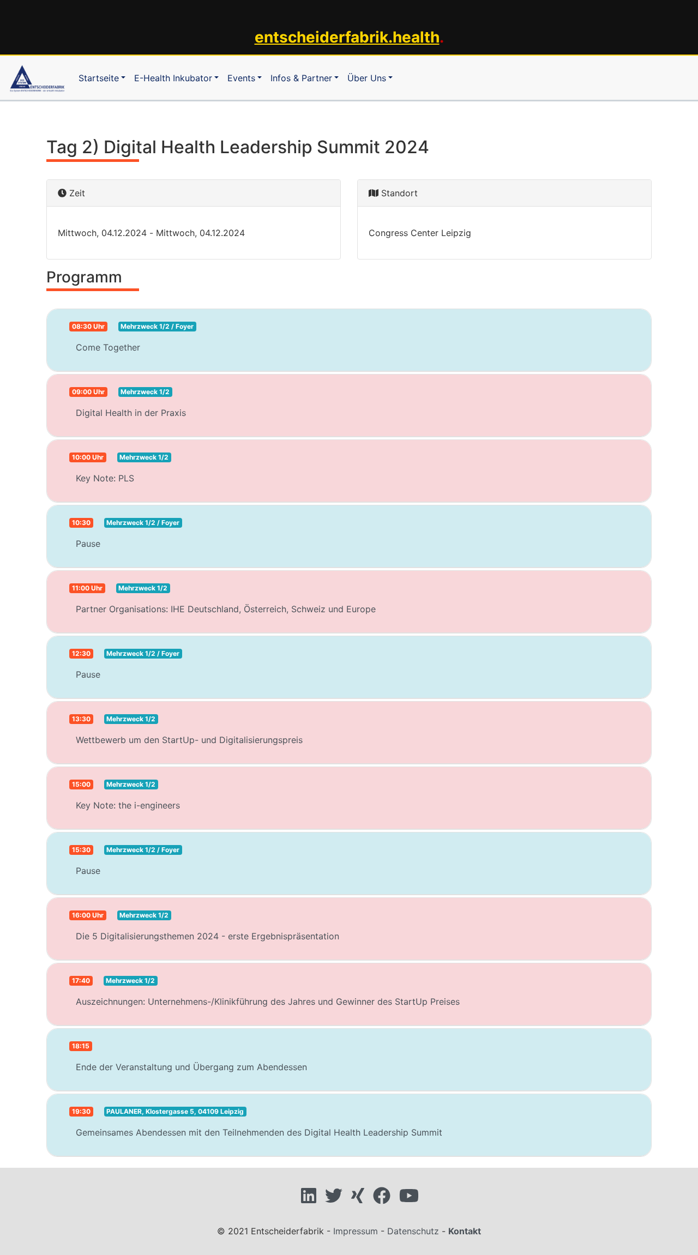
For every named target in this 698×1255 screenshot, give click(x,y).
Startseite (99, 78)
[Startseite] (37, 77)
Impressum (355, 1231)
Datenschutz (413, 1231)
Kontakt (464, 1231)
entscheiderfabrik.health (347, 37)
